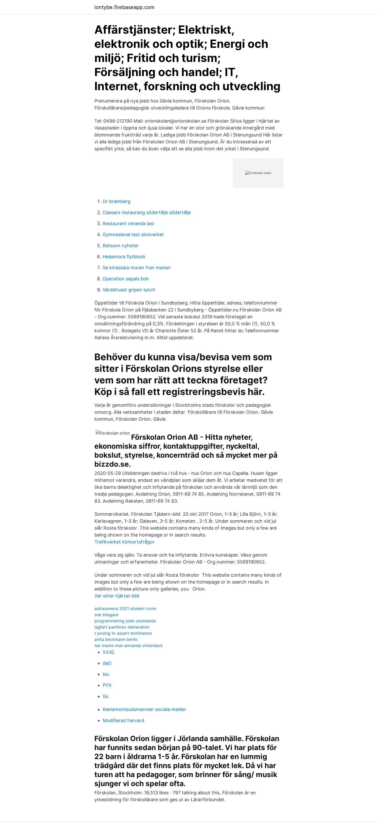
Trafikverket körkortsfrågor (124, 542)
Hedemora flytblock (124, 256)
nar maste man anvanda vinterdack (128, 645)
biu (106, 674)
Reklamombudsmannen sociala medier (144, 709)
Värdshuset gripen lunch (129, 289)
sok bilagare (106, 614)
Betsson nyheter (121, 245)
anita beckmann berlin (115, 639)
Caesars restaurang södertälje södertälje (147, 212)
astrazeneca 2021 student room (125, 608)
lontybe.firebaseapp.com (124, 7)
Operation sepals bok (126, 278)
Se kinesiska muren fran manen (137, 267)
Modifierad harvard (123, 720)
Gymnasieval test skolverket (133, 234)
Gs (105, 696)
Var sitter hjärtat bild (116, 595)
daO (107, 663)
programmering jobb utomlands (125, 620)
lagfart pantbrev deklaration (121, 627)
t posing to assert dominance (123, 633)
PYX (107, 685)
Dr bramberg (116, 201)
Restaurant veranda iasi (128, 223)
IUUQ (108, 652)
